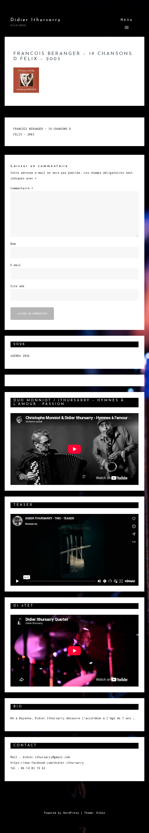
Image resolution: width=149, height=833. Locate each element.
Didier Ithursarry (35, 20)
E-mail (15, 265)
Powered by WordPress (61, 812)
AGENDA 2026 (20, 355)
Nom (13, 243)
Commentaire (21, 188)
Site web (17, 286)
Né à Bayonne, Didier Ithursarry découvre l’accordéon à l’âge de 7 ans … (72, 718)
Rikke (100, 812)
